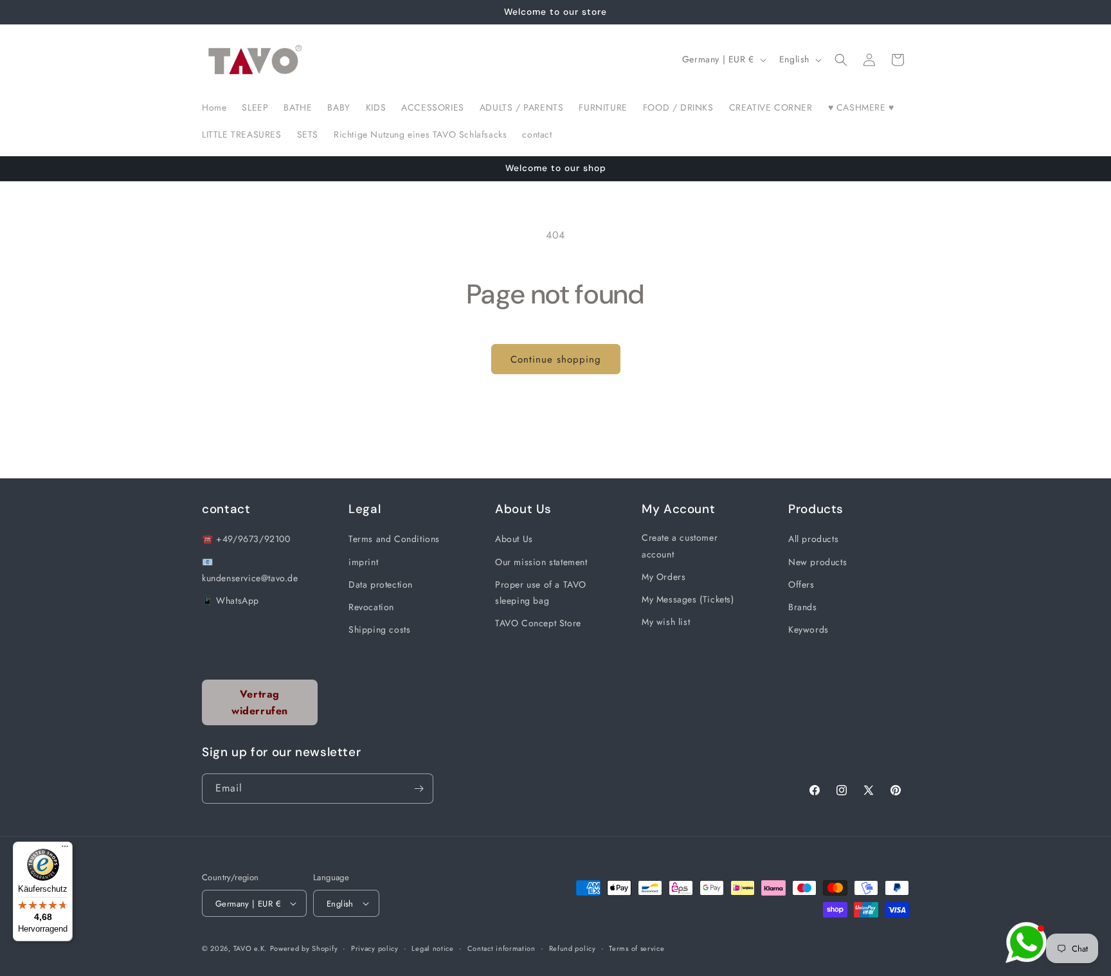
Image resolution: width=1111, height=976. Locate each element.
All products (813, 538)
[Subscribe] (418, 788)
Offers (801, 584)
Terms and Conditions (394, 538)
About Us (514, 538)
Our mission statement (541, 562)
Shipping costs (379, 629)
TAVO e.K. (250, 948)
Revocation (371, 607)
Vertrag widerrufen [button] (259, 702)
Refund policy (572, 948)
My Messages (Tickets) (688, 599)
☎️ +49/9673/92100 (246, 538)
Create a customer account (680, 545)
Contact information (501, 948)
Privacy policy (375, 948)
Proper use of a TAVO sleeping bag (540, 592)
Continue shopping (555, 359)
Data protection (380, 584)
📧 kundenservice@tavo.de (250, 570)
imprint (363, 562)
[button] (841, 60)
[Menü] (65, 849)
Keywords (808, 629)
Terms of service (636, 948)
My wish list (666, 621)
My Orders (663, 576)
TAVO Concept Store (538, 623)
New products (817, 562)
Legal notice (432, 948)
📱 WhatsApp (230, 600)
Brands (802, 607)
